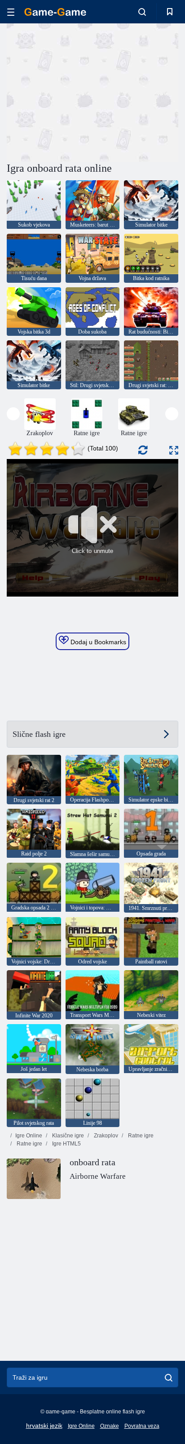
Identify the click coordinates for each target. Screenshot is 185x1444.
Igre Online (28, 1135)
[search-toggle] (142, 11)
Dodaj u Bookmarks (97, 642)
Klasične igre (67, 1135)
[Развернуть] (173, 450)
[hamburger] (11, 11)
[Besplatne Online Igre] (55, 12)
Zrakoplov (105, 1135)
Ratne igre (140, 1135)
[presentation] (13, 413)
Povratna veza (141, 1426)
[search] (168, 1377)
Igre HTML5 (66, 1144)
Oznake (109, 1426)
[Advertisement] (82, 91)
